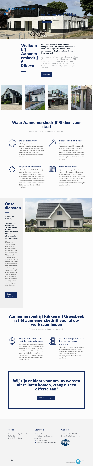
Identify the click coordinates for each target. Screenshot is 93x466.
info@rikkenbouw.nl (73, 436)
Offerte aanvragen (47, 22)
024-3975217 (73, 434)
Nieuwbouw (41, 434)
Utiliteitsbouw (42, 440)
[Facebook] (9, 460)
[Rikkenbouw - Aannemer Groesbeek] (20, 11)
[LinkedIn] (12, 460)
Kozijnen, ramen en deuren (46, 442)
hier (76, 356)
